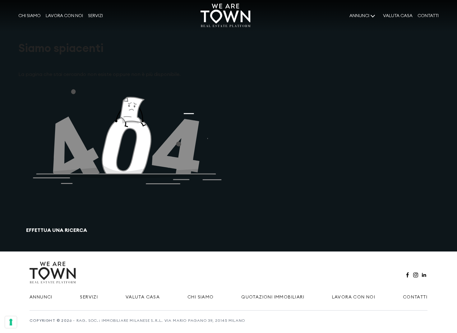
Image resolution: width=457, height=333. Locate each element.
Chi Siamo (200, 297)
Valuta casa (398, 15)
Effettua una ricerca (56, 230)
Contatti (428, 15)
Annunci (359, 15)
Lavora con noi (64, 15)
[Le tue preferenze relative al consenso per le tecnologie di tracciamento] (11, 322)
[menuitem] (29, 16)
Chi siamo (29, 15)
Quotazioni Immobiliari (272, 297)
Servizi (95, 15)
